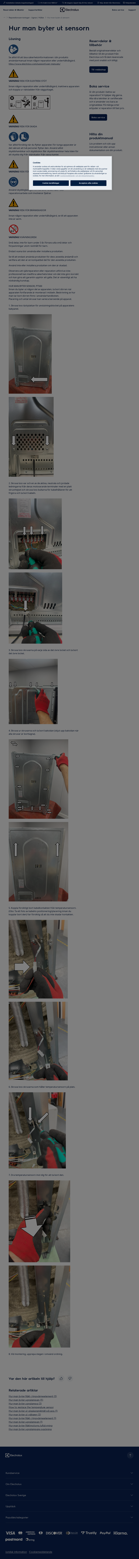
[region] (70, 173)
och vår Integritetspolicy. (84, 176)
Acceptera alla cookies (88, 183)
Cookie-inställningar (50, 183)
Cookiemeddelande (67, 176)
